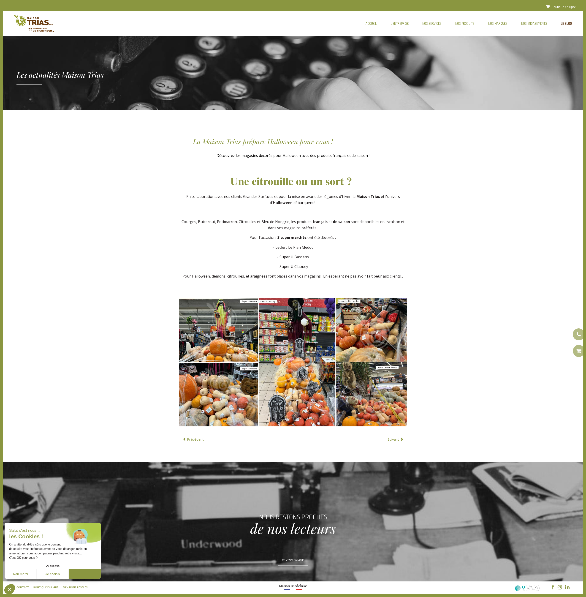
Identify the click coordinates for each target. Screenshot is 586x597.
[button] (9, 589)
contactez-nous (293, 560)
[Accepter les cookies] (85, 574)
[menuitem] (371, 23)
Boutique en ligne (564, 7)
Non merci (20, 574)
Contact (22, 587)
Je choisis (53, 574)
